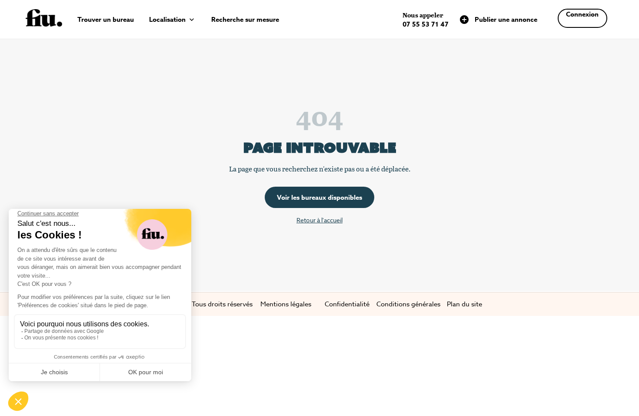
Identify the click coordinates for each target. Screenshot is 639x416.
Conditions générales (408, 304)
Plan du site (464, 304)
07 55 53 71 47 (426, 24)
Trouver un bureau (105, 19)
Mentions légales (285, 304)
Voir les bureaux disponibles (319, 197)
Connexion (582, 14)
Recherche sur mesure (245, 19)
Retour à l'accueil (319, 220)
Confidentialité (347, 304)
